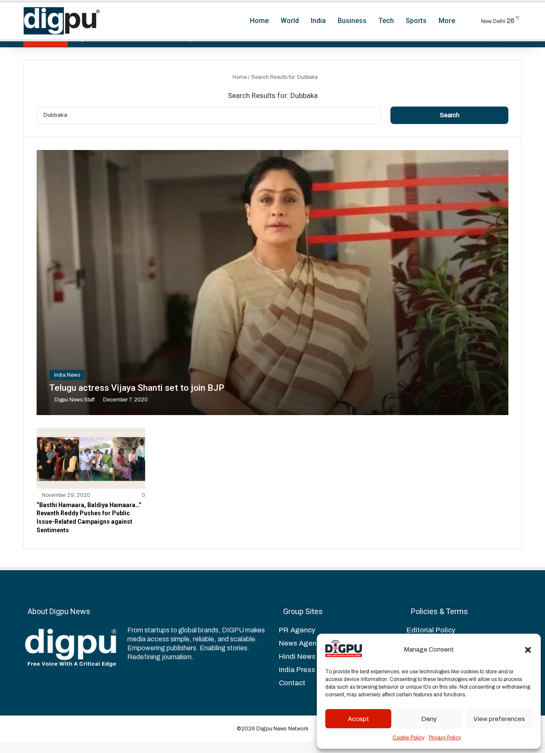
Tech (386, 21)
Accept (358, 718)
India (318, 21)
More (447, 21)
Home (259, 21)
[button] (528, 650)
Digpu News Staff (74, 400)
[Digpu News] (61, 21)
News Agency (301, 643)
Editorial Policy (431, 630)
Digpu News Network (282, 729)
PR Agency (297, 630)
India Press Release (311, 670)
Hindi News (297, 656)
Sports (416, 21)
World (290, 21)
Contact (292, 683)
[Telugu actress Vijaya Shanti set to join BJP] (272, 282)
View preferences (499, 718)
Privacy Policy (445, 738)
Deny (429, 718)
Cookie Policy (409, 738)
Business (352, 21)
